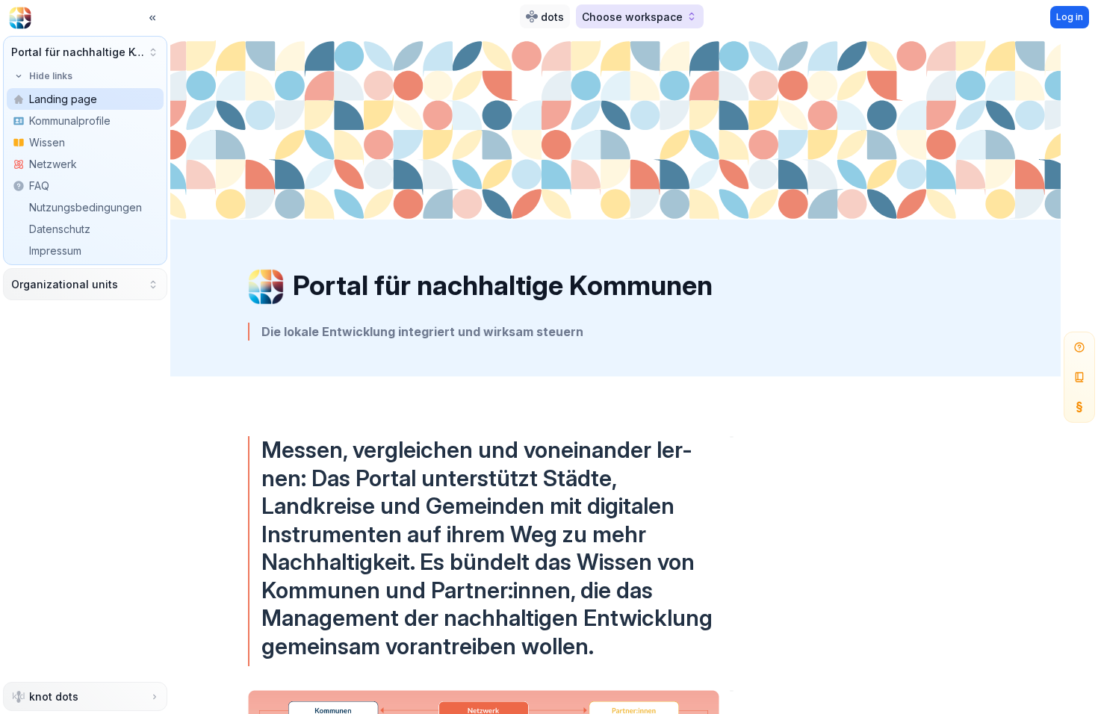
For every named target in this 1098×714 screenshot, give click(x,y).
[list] (85, 185)
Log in (1069, 16)
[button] (85, 52)
